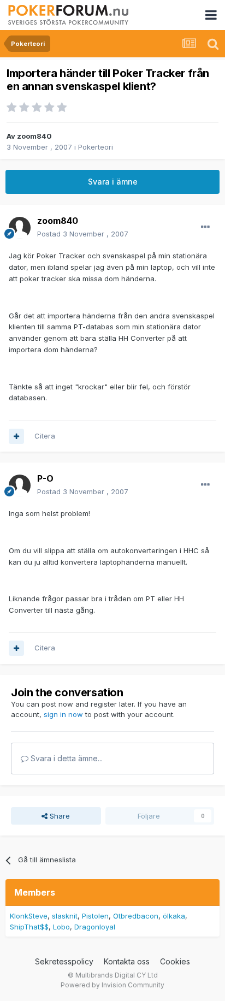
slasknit (65, 915)
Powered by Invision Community (112, 985)
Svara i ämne (113, 181)
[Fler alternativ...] (205, 227)
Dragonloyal (94, 926)
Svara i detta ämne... (65, 758)
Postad (82, 233)
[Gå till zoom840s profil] (20, 228)
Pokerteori (95, 147)
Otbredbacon (135, 915)
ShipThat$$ (29, 926)
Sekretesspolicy (64, 961)
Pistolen (95, 915)
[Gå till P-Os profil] (20, 485)
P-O (45, 478)
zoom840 (34, 136)
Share (59, 816)
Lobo (61, 926)
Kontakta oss (127, 961)
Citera (44, 435)
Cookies (175, 961)
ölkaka (174, 915)
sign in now (63, 714)
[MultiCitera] (16, 436)
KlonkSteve (29, 915)
